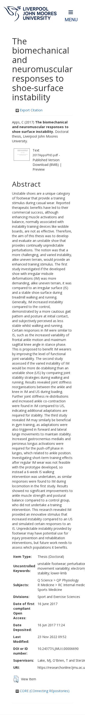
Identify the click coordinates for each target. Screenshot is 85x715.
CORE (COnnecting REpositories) (44, 691)
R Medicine (46, 585)
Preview (39, 169)
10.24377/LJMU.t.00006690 (58, 648)
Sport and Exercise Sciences (59, 596)
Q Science (45, 580)
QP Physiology (67, 580)
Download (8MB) (46, 164)
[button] (16, 679)
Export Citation (30, 110)
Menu (71, 19)
